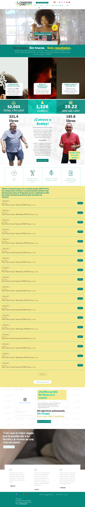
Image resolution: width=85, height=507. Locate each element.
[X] (64, 2)
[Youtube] (69, 2)
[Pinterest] (67, 2)
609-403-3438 (23, 503)
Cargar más (42, 374)
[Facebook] (59, 2)
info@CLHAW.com (28, 502)
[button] (16, 205)
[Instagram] (62, 2)
